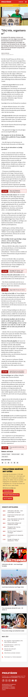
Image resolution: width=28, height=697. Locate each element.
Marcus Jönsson (5, 53)
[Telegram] (11, 463)
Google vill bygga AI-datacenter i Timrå (13, 540)
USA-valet (5, 456)
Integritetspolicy (5, 686)
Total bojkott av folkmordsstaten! (12, 657)
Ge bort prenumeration (11, 495)
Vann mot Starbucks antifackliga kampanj (15, 191)
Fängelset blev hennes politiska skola (13, 527)
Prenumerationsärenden (7, 685)
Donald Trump (6, 454)
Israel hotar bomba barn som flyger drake (13, 587)
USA (22, 454)
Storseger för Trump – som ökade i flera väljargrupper (16, 271)
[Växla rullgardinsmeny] (26, 2)
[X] (5, 463)
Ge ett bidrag (8, 498)
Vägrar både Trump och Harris (17, 290)
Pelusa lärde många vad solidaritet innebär (14, 523)
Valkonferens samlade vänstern (12, 653)
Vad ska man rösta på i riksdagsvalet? (10, 649)
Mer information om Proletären (8, 688)
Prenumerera (22, 5)
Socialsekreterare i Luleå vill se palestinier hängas (12, 645)
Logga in (21, 2)
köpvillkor (13, 686)
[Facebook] (2, 463)
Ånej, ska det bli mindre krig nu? (17, 447)
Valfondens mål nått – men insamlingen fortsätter (15, 511)
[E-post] (17, 463)
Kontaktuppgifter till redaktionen (9, 684)
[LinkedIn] (8, 463)
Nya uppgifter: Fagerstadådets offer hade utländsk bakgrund (13, 641)
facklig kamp (15, 454)
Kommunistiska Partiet (15, 676)
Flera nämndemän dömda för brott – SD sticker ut (15, 519)
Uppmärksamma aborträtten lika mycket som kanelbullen (17, 371)
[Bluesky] (14, 463)
